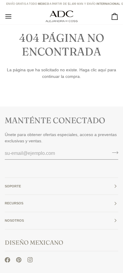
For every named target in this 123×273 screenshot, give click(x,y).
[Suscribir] (113, 152)
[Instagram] (30, 260)
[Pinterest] (18, 260)
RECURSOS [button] (14, 203)
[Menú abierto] (14, 16)
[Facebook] (7, 260)
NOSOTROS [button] (14, 220)
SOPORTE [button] (13, 186)
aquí (102, 69)
